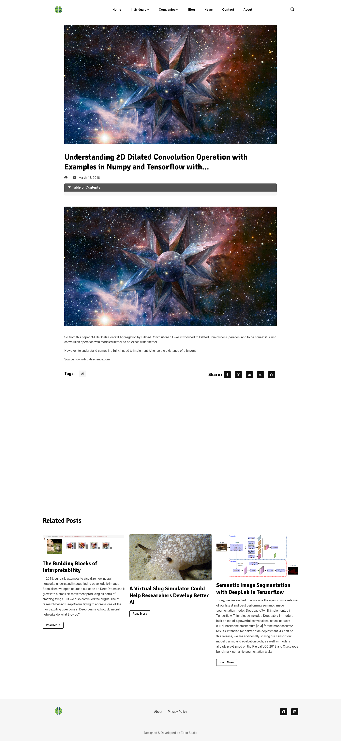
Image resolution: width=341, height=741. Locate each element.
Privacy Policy (177, 711)
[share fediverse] (260, 374)
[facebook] (283, 711)
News (208, 9)
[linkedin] (294, 711)
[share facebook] (227, 374)
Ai (82, 373)
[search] (292, 9)
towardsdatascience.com (92, 359)
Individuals (138, 9)
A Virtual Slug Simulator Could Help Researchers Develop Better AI (169, 595)
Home (116, 9)
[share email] (249, 374)
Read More (53, 625)
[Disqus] (170, 445)
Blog (191, 9)
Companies (167, 9)
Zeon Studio (189, 733)
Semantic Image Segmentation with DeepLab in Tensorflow (253, 588)
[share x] (238, 374)
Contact (228, 9)
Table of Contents (86, 187)
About (248, 9)
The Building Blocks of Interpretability (70, 567)
